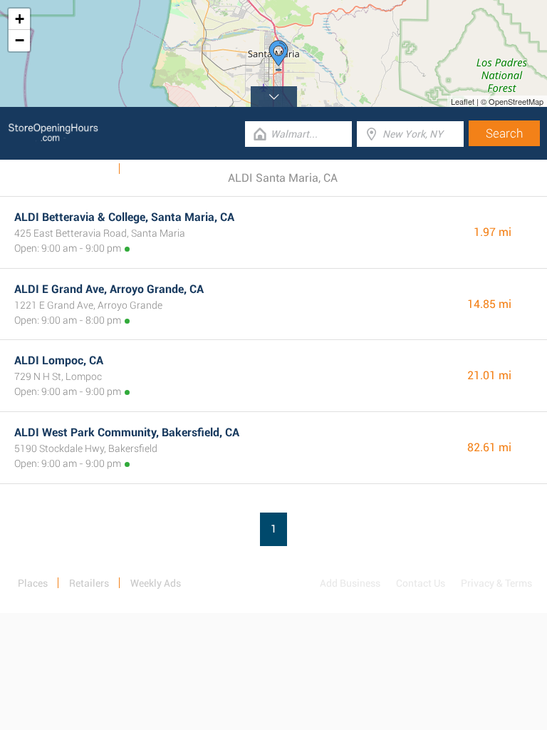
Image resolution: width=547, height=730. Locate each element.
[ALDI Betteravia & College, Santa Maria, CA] (278, 55)
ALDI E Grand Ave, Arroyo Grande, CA (109, 289)
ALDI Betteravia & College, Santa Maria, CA (124, 217)
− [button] (19, 40)
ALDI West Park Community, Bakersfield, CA (126, 432)
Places (33, 583)
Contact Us (420, 583)
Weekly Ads (84, 169)
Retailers (89, 583)
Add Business (350, 583)
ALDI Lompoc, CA (58, 360)
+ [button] (19, 19)
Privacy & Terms (496, 583)
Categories (153, 169)
